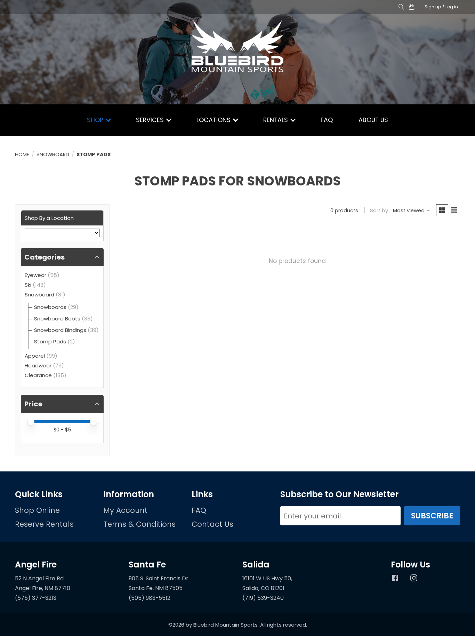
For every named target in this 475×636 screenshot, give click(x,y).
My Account (125, 510)
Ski (28, 284)
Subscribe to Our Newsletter (339, 494)
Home (22, 154)
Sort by (379, 210)
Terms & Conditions (139, 524)
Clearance (38, 375)
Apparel (35, 355)
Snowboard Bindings (60, 330)
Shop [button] (96, 120)
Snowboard (53, 154)
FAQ (327, 120)
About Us (373, 120)
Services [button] (151, 120)
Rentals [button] (276, 120)
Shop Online (37, 510)
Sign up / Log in (441, 7)
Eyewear (35, 275)
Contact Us (212, 524)
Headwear (38, 365)
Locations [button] (214, 120)
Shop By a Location (49, 218)
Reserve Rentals (44, 524)
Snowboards (50, 307)
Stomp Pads (50, 341)
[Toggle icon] (401, 7)
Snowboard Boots (57, 318)
